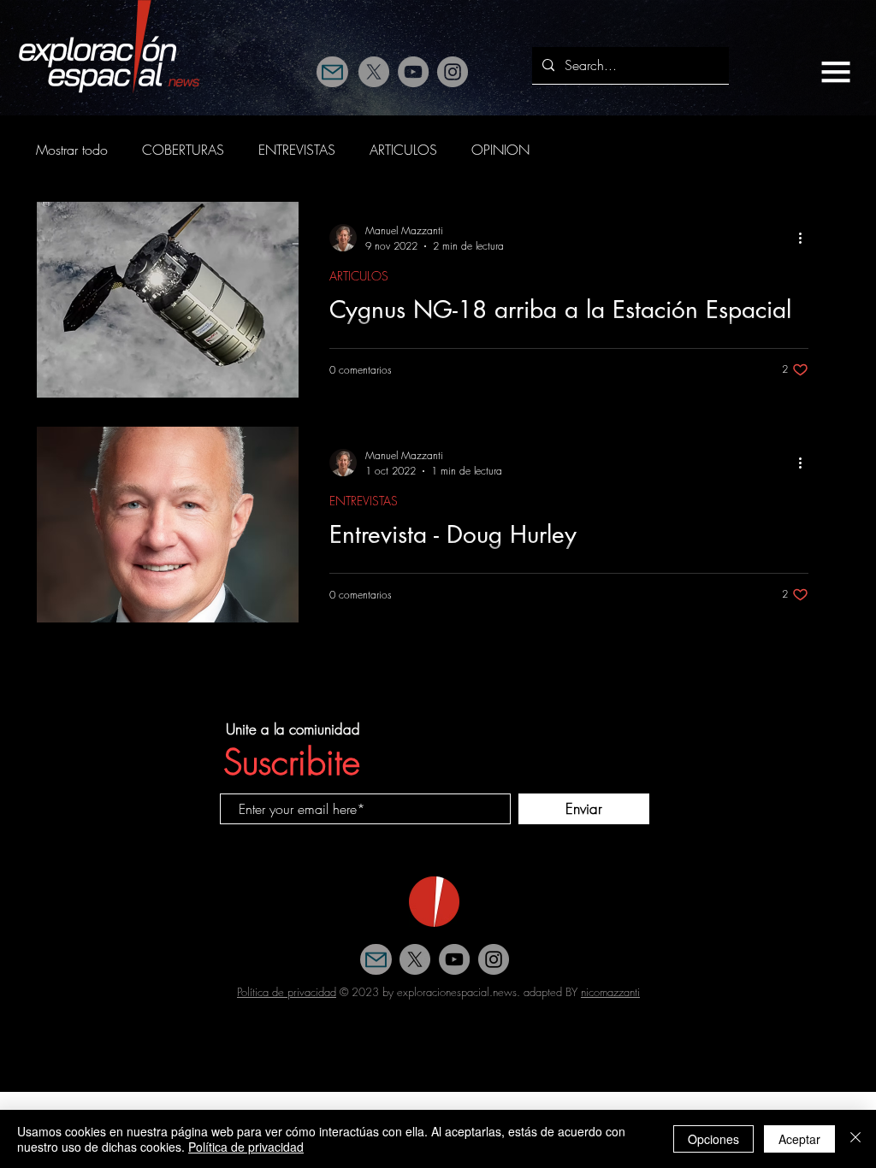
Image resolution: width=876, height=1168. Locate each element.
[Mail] (332, 71)
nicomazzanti (610, 992)
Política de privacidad (286, 992)
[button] (836, 71)
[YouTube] (413, 71)
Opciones (713, 1138)
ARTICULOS (403, 149)
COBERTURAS (183, 149)
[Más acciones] (806, 237)
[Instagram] (452, 71)
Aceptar (799, 1138)
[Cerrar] (855, 1139)
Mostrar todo (72, 149)
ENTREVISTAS (296, 149)
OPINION (500, 149)
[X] (373, 71)
